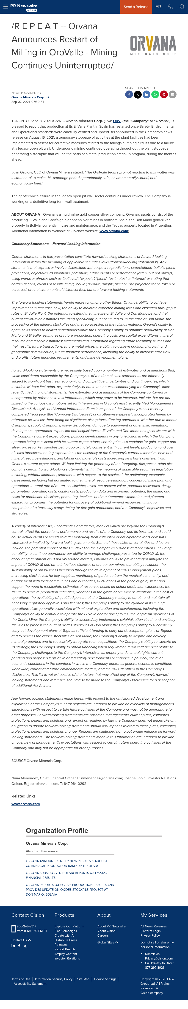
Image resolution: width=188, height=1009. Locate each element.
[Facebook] (19, 946)
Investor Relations (67, 958)
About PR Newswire (111, 926)
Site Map (83, 979)
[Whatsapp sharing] (155, 95)
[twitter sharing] (138, 95)
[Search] (182, 7)
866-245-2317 (26, 926)
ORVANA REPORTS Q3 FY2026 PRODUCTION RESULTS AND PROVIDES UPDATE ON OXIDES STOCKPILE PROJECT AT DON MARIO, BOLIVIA (70, 890)
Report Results (65, 949)
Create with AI (64, 935)
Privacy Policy (150, 935)
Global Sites (106, 942)
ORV (117, 121)
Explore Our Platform (69, 926)
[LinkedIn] (13, 946)
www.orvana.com (114, 231)
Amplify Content (66, 953)
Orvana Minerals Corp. (47, 843)
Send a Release (136, 6)
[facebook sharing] (129, 95)
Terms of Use (20, 979)
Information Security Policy (53, 979)
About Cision (106, 931)
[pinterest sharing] (164, 95)
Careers (103, 935)
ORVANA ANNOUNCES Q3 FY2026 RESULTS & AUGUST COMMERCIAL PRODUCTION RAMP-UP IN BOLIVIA (66, 863)
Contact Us (19, 940)
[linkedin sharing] (146, 95)
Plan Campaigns (66, 931)
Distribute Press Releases (66, 942)
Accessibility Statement (30, 983)
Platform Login (151, 931)
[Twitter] (25, 946)
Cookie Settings (105, 979)
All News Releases (154, 926)
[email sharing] (173, 95)
